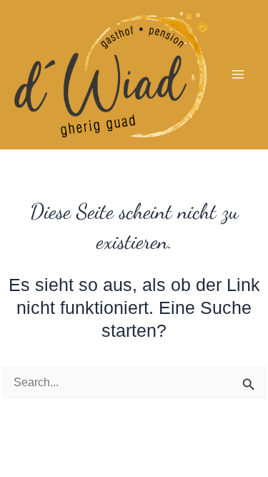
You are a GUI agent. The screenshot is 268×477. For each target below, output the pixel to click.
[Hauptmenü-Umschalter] (238, 75)
